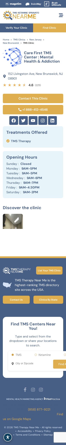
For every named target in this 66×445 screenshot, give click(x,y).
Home (6, 39)
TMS (18, 354)
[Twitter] (23, 120)
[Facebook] (13, 120)
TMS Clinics (19, 39)
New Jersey (35, 39)
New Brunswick (11, 42)
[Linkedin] (52, 120)
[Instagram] (42, 120)
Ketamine (45, 354)
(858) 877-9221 (39, 409)
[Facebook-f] (25, 389)
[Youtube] (33, 120)
